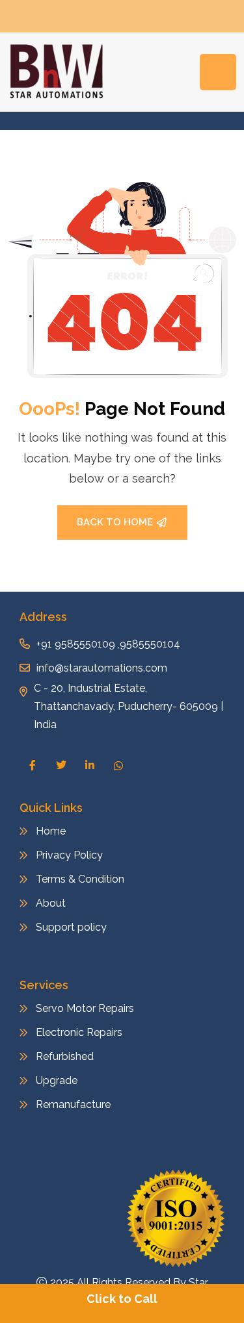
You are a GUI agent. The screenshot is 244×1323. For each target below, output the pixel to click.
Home (51, 831)
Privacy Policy (69, 855)
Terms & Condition (80, 879)
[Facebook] (32, 765)
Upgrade (56, 1080)
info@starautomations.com (101, 668)
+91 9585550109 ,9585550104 (108, 644)
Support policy (71, 927)
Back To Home (115, 522)
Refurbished (65, 1056)
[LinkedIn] (90, 765)
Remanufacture (73, 1104)
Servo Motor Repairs (85, 1008)
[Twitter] (61, 765)
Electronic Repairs (80, 1032)
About (51, 903)
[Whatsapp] (118, 765)
